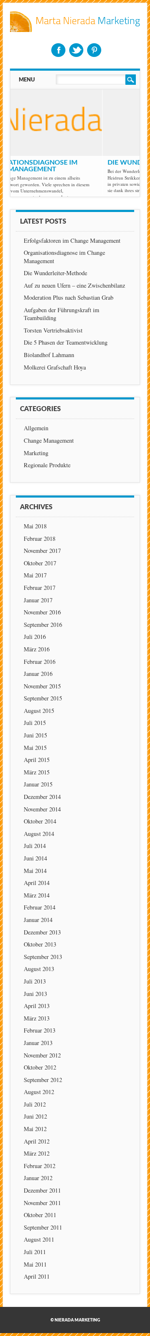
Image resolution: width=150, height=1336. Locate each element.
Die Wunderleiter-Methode (65, 162)
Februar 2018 (39, 538)
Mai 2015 (35, 748)
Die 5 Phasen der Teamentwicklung (66, 342)
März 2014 (37, 895)
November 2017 (42, 551)
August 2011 (39, 1239)
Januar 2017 (38, 600)
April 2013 (37, 1006)
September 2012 (43, 1080)
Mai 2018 (35, 526)
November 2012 (42, 1055)
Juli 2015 (35, 723)
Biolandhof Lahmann (49, 355)
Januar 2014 (38, 920)
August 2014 (39, 834)
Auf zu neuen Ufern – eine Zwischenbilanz (74, 285)
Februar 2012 (39, 1166)
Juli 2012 (35, 1104)
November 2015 (42, 686)
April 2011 (37, 1276)
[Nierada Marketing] (75, 30)
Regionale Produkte (47, 465)
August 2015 (39, 711)
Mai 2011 (35, 1264)
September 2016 (43, 625)
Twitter (76, 50)
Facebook (58, 50)
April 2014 (37, 883)
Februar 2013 (39, 1030)
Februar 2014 (39, 907)
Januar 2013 (38, 1043)
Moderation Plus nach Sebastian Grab (68, 297)
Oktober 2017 (40, 563)
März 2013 (37, 1018)
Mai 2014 (35, 871)
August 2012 (39, 1092)
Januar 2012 (38, 1178)
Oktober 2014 (40, 821)
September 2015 (43, 698)
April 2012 (37, 1141)
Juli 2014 (35, 846)
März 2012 (37, 1153)
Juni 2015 (35, 735)
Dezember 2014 (42, 797)
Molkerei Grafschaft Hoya (55, 367)
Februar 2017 (39, 588)
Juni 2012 (35, 1116)
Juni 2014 (35, 858)
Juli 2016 (35, 637)
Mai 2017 (35, 575)
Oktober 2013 (40, 944)
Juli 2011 (35, 1252)
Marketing (36, 453)
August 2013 (39, 969)
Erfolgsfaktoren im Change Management (72, 240)
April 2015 (37, 760)
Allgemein (36, 428)
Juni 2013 (35, 994)
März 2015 (37, 772)
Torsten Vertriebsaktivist (53, 330)
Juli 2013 (35, 981)
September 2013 (43, 957)
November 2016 (42, 612)
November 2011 (42, 1203)
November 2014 (42, 809)
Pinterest (94, 50)
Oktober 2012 (40, 1067)
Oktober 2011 (40, 1215)
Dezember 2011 (42, 1190)
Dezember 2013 (42, 932)
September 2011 (43, 1227)
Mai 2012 (35, 1129)
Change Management (49, 440)
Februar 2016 (39, 662)
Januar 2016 (38, 674)
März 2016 (37, 649)
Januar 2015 (38, 784)
